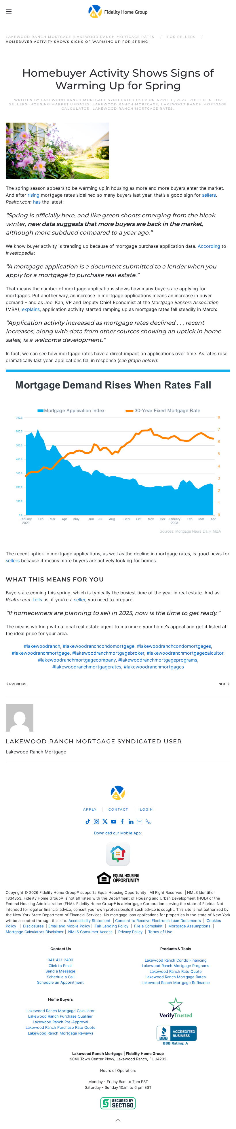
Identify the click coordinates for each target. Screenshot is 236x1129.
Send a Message (60, 971)
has (37, 202)
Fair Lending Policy (111, 926)
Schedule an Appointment (60, 982)
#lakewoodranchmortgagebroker (108, 653)
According (209, 246)
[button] (9, 11)
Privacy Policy (130, 931)
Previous (17, 684)
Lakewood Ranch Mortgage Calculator (60, 1010)
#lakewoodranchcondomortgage (98, 646)
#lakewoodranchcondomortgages (174, 646)
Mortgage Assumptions (189, 926)
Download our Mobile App (117, 833)
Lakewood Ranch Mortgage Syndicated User (94, 100)
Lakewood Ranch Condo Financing (176, 960)
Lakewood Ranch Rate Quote (176, 971)
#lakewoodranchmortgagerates (86, 667)
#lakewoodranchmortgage (41, 653)
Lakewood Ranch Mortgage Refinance (176, 982)
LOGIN (146, 809)
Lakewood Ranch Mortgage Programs (175, 965)
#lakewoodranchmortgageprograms (157, 660)
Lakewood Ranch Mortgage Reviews (60, 1033)
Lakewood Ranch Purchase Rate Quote (61, 1027)
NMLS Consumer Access (90, 931)
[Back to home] (118, 11)
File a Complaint (149, 926)
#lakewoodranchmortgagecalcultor (185, 653)
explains (31, 309)
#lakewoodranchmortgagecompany (77, 660)
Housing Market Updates (60, 104)
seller (79, 599)
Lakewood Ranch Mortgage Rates (133, 109)
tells (37, 599)
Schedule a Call (60, 977)
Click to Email (60, 965)
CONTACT (118, 809)
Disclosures (33, 926)
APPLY (90, 809)
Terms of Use (161, 931)
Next (222, 684)
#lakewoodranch (42, 646)
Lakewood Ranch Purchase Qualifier (60, 1016)
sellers (209, 195)
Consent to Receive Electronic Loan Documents (158, 920)
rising (33, 195)
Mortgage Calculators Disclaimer (35, 931)
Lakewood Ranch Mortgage (125, 104)
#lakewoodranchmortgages (154, 667)
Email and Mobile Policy (69, 926)
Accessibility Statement (89, 920)
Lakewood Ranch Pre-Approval (60, 1022)
